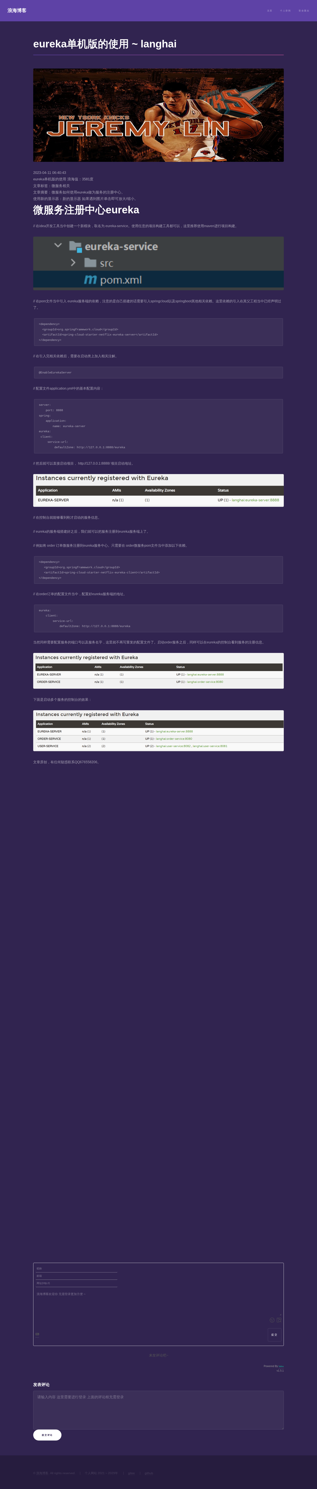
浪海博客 (17, 10)
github (149, 1473)
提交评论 (47, 1435)
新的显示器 (72, 199)
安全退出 (304, 10)
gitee (131, 1473)
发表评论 (41, 1384)
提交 (274, 1334)
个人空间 (285, 10)
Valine (281, 1366)
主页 (270, 10)
